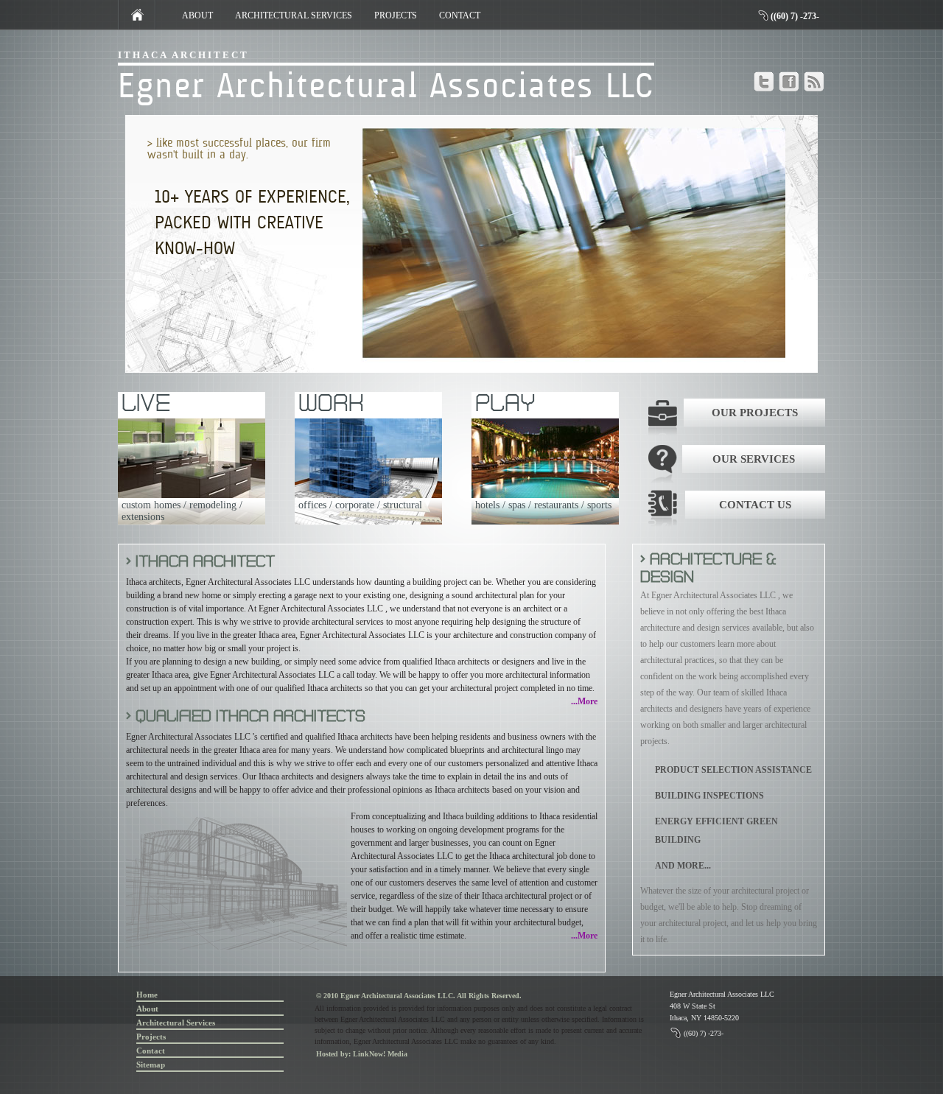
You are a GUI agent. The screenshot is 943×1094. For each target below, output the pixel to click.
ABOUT (197, 15)
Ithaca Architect (183, 54)
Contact (150, 1050)
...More (584, 701)
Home (147, 994)
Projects (151, 1036)
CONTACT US (755, 505)
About (147, 1008)
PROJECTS (395, 15)
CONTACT (459, 15)
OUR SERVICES (753, 459)
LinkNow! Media (380, 1054)
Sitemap (150, 1064)
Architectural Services (175, 1022)
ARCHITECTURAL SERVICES (293, 15)
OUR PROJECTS (755, 412)
